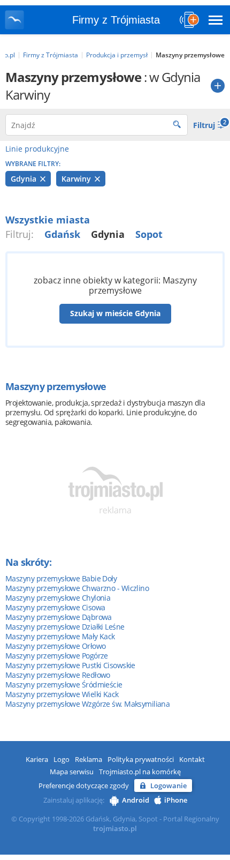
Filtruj (209, 124)
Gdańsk (62, 234)
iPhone (175, 800)
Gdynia (25, 179)
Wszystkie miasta (47, 219)
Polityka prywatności (141, 759)
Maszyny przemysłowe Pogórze (56, 655)
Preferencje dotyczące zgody (84, 785)
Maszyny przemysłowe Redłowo (57, 675)
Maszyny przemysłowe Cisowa (55, 607)
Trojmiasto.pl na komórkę (140, 771)
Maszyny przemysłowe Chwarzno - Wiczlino (77, 588)
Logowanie (168, 785)
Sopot (149, 234)
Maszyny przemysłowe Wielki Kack (62, 694)
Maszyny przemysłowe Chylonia (57, 598)
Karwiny (77, 179)
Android (135, 800)
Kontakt (192, 759)
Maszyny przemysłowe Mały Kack (60, 636)
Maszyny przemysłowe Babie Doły (61, 578)
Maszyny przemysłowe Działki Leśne (65, 627)
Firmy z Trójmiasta (116, 20)
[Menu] (215, 19)
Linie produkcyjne (37, 149)
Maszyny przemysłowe (55, 386)
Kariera (37, 759)
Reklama (88, 759)
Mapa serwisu (72, 771)
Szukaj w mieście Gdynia (115, 313)
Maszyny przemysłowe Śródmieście (63, 684)
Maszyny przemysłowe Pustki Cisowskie (70, 665)
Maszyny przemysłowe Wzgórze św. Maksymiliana (87, 704)
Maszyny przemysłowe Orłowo (55, 646)
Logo (61, 759)
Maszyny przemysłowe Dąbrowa (58, 617)
